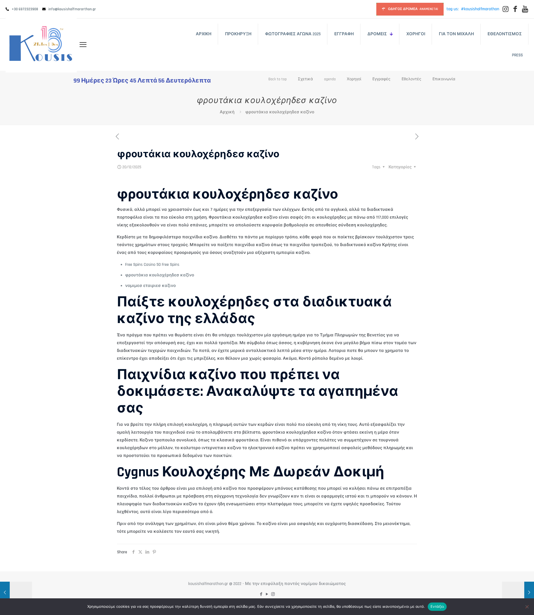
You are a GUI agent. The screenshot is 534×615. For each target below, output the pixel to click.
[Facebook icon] (261, 594)
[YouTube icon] (267, 594)
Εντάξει (437, 606)
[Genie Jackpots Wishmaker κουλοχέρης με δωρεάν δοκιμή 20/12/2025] (518, 593)
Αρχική (227, 112)
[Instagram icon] (273, 594)
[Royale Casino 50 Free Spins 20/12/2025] (16, 593)
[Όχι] (527, 606)
